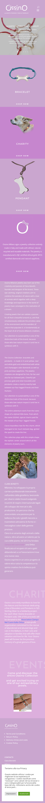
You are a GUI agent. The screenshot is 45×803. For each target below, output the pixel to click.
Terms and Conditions (15, 734)
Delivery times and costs (17, 740)
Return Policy (12, 737)
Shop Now (22, 104)
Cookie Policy (12, 743)
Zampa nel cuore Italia (15, 544)
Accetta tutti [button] (24, 794)
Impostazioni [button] (11, 794)
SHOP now (22, 210)
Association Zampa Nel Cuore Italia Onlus (22, 621)
